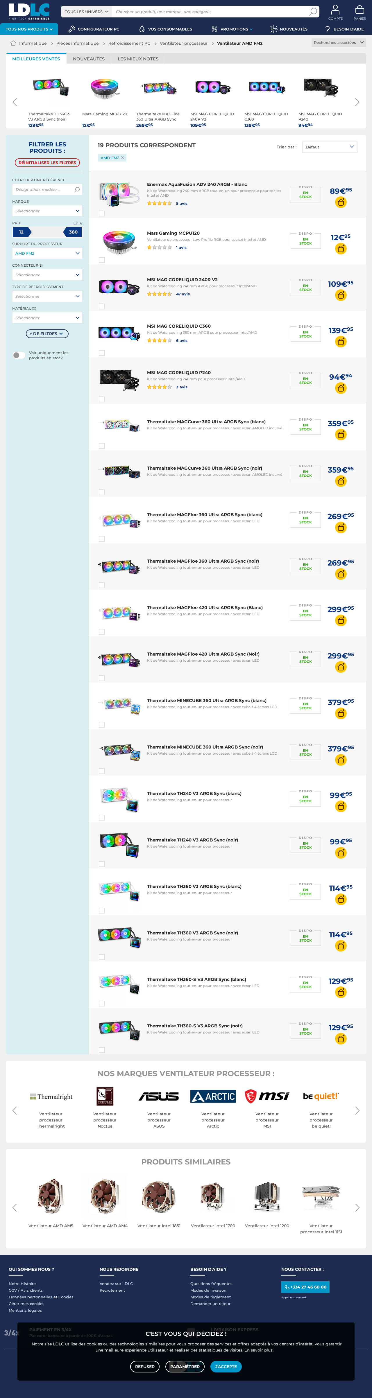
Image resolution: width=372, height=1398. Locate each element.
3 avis (181, 387)
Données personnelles (30, 1297)
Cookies (66, 1297)
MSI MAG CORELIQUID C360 (179, 326)
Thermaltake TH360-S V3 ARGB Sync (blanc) (196, 979)
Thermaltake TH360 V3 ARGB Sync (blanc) (194, 886)
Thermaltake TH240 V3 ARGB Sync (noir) (192, 840)
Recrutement (112, 1290)
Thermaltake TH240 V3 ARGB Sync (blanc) (194, 793)
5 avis (181, 203)
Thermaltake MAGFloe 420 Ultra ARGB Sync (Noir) (203, 654)
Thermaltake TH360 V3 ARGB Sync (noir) (192, 933)
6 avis (181, 340)
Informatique (33, 43)
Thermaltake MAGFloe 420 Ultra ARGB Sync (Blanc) (205, 607)
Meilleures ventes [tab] (36, 59)
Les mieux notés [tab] (138, 59)
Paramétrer (185, 1366)
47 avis (182, 294)
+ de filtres (43, 333)
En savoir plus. (258, 1350)
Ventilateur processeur (184, 43)
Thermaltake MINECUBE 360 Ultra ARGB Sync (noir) (205, 747)
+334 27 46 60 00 (308, 1287)
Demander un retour (210, 1303)
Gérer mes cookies (26, 1303)
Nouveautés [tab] (89, 59)
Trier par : (286, 147)
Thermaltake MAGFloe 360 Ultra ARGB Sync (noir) (203, 561)
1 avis (181, 247)
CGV (13, 1290)
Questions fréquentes (211, 1283)
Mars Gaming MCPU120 (173, 233)
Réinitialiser (47, 162)
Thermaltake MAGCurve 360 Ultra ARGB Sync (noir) (204, 468)
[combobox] (86, 11)
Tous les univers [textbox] (84, 11)
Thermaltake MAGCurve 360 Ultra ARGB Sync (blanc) (206, 421)
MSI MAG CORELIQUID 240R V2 (182, 279)
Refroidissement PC (129, 43)
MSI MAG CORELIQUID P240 (179, 372)
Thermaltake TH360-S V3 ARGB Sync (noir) (195, 1026)
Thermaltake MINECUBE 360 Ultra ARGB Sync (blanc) (207, 700)
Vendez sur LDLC (116, 1283)
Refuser (145, 1366)
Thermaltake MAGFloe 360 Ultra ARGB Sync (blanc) (204, 514)
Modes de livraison (208, 1290)
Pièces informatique (77, 43)
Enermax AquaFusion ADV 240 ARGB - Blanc (197, 184)
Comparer (112, 213)
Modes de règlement (210, 1297)
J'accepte (226, 1366)
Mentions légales (25, 1310)
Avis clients (32, 1290)
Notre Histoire (22, 1283)
